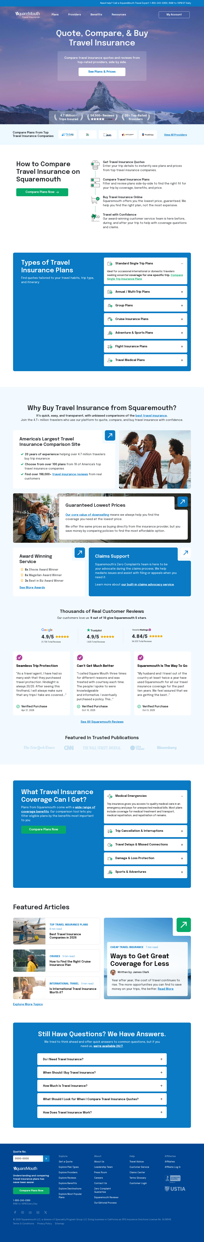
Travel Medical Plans (130, 360)
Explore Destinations (70, 1189)
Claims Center (137, 1172)
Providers (74, 14)
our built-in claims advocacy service (147, 584)
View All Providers (175, 135)
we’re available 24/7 (108, 1046)
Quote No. (19, 1151)
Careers (98, 1178)
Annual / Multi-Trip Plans (132, 291)
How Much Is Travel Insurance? (65, 1086)
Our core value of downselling (87, 515)
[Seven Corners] (128, 135)
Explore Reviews (67, 1178)
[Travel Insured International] (88, 135)
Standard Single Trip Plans (134, 263)
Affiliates (170, 1162)
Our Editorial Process (105, 1203)
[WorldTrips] (148, 135)
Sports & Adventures (130, 872)
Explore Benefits (68, 1183)
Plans (55, 14)
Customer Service (139, 1167)
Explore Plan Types (69, 1167)
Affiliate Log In (173, 1167)
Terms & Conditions (23, 1224)
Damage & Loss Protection (134, 858)
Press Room (100, 1172)
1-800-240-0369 (158, 3)
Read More (166, 989)
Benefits (96, 14)
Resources (119, 14)
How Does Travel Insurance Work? (67, 1112)
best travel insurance (151, 415)
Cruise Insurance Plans (131, 319)
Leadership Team (103, 1167)
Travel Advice (137, 1162)
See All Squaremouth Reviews (102, 722)
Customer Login (138, 1183)
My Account (174, 14)
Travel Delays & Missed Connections (141, 844)
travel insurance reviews (70, 474)
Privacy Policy (44, 1224)
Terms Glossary (138, 1178)
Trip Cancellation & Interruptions (139, 831)
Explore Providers (68, 1172)
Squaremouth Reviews (106, 1197)
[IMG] (108, 135)
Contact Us (100, 1183)
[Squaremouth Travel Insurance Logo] (27, 15)
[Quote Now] (46, 1158)
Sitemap (59, 1224)
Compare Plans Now (40, 192)
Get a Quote (66, 1162)
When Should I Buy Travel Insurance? (69, 1072)
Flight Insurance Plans (131, 346)
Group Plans (124, 305)
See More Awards (32, 587)
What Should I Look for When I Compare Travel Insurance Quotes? (91, 1099)
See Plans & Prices (102, 71)
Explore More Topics (28, 1004)
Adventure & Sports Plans (134, 332)
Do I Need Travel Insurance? (63, 1059)
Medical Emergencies (131, 796)
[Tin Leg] (68, 135)
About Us (99, 1162)
